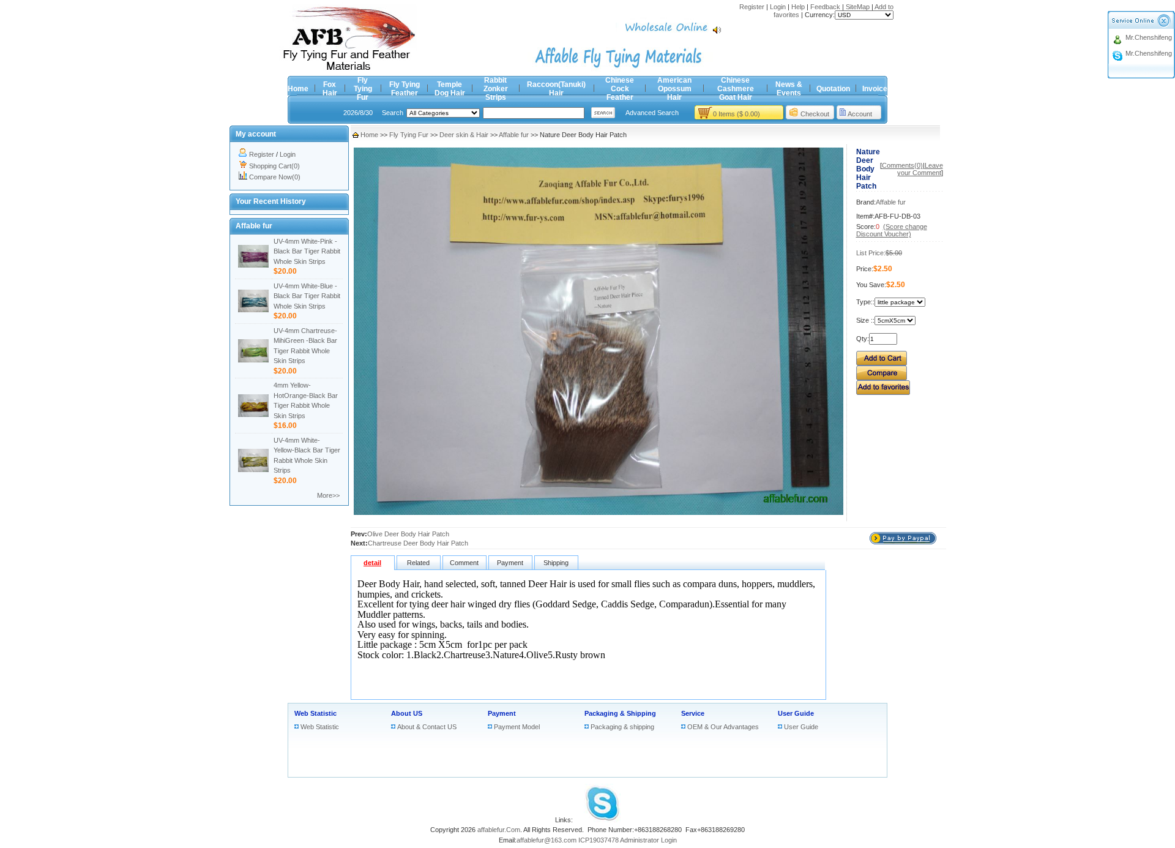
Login (778, 6)
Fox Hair (330, 88)
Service (692, 713)
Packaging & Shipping (620, 713)
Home (298, 88)
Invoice (874, 88)
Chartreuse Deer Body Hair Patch (418, 543)
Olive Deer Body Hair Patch (408, 534)
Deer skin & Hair (463, 134)
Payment (502, 713)
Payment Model (517, 726)
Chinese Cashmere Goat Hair (735, 89)
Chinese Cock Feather (619, 89)
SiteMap (858, 6)
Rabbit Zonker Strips (495, 89)
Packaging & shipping (622, 726)
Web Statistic (315, 713)
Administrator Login (648, 840)
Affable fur (514, 134)
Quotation (833, 88)
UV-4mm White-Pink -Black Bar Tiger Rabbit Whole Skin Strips (307, 251)
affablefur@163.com (546, 840)
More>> (328, 495)
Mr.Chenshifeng (1148, 37)
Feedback (825, 6)
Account (860, 114)
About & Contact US (427, 726)
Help (798, 6)
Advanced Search (652, 112)
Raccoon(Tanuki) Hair (556, 88)
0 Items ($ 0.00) (736, 114)
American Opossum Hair (674, 89)
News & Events (788, 88)
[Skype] (602, 820)
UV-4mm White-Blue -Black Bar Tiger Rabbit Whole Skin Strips (307, 296)
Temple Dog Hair (450, 88)
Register (751, 6)
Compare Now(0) (274, 177)
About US (406, 713)
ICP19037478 (598, 840)
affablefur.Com (498, 829)
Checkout (814, 114)
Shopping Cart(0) (274, 166)
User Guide (796, 713)
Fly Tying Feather (404, 88)
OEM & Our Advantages (723, 726)
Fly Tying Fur (363, 89)
